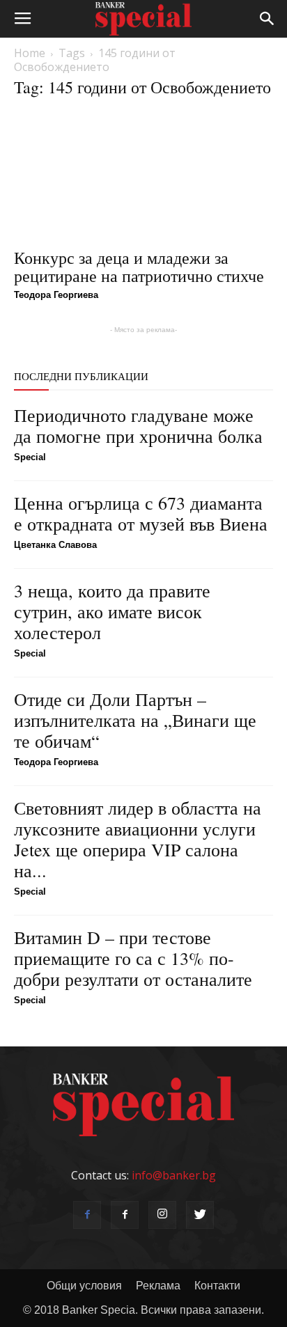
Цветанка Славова (55, 545)
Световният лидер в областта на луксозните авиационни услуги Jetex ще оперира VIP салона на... (137, 839)
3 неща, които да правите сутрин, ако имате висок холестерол (112, 611)
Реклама (158, 1285)
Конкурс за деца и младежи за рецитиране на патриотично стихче (139, 266)
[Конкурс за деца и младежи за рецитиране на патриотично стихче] (143, 175)
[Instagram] (162, 1215)
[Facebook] (87, 1215)
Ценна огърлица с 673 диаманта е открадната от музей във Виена (140, 513)
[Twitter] (200, 1215)
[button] (267, 19)
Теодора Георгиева (56, 295)
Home (29, 53)
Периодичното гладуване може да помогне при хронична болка (138, 425)
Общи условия (84, 1285)
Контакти (217, 1285)
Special (30, 457)
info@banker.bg (174, 1175)
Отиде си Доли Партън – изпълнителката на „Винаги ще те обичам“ (135, 720)
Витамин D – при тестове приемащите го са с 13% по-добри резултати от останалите (133, 958)
